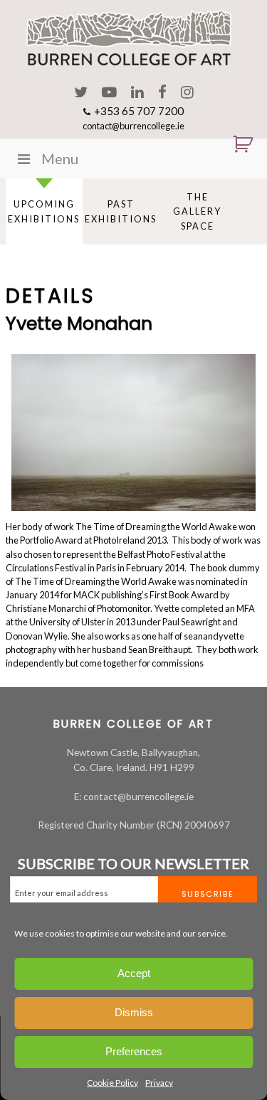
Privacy (159, 1082)
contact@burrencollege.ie (133, 125)
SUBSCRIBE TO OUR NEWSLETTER (133, 863)
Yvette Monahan (79, 323)
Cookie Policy (112, 1082)
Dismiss (134, 1012)
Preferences (133, 1051)
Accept (133, 973)
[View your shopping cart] (237, 144)
